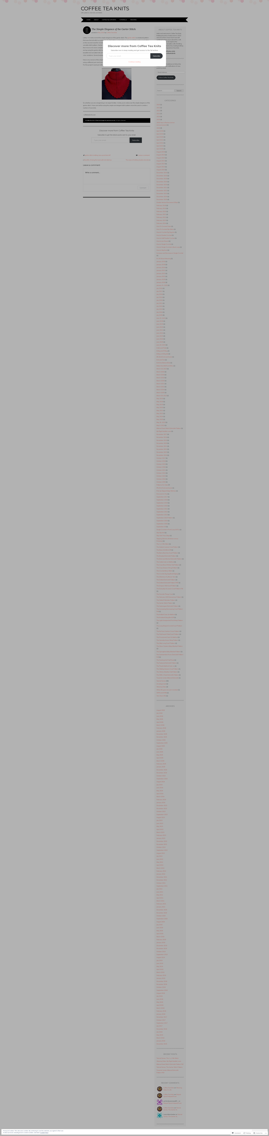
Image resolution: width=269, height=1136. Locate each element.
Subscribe (156, 56)
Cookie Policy (44, 1132)
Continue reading (134, 62)
